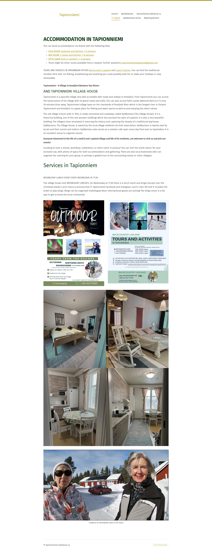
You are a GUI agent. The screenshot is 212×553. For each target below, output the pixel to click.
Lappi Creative (123, 70)
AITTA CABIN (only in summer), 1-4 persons (69, 59)
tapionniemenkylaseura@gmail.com (139, 62)
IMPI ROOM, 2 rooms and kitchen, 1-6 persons (71, 55)
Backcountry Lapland (100, 70)
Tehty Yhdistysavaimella (160, 545)
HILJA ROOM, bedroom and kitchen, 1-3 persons (72, 51)
